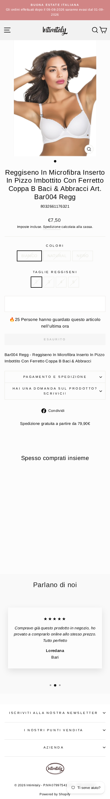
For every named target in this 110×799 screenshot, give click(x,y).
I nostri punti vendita (53, 730)
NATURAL (57, 256)
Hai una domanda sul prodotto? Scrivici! (55, 391)
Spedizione (52, 227)
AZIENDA (54, 747)
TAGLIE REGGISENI (55, 272)
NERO (82, 256)
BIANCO (29, 256)
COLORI (55, 245)
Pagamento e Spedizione (55, 376)
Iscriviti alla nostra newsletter (53, 712)
